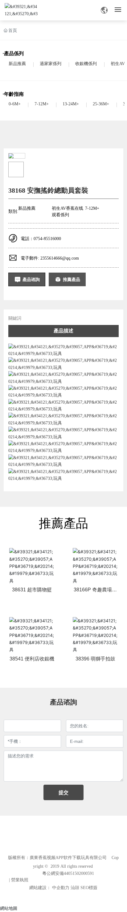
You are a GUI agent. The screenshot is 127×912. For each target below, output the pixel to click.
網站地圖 (8, 908)
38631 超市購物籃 (32, 589)
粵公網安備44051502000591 (68, 873)
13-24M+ (71, 104)
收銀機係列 (86, 63)
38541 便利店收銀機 (32, 658)
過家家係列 (50, 63)
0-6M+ (15, 104)
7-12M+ (42, 104)
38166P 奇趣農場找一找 (95, 592)
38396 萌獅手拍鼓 (95, 658)
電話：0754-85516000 (41, 238)
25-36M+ (101, 104)
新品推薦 (17, 63)
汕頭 (75, 887)
